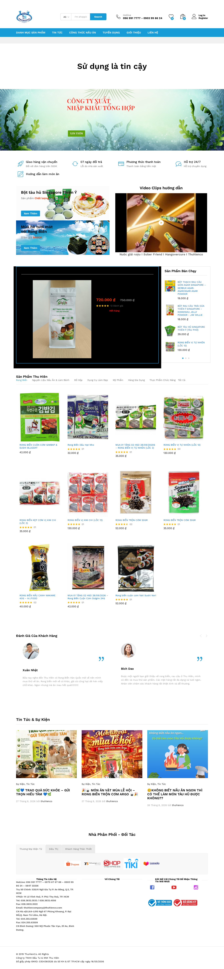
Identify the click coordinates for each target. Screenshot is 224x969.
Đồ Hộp (78, 380)
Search (98, 16)
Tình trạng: (102, 310)
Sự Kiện (20, 784)
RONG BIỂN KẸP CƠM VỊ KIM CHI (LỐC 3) (38, 521)
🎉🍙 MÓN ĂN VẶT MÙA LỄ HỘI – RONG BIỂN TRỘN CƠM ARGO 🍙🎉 (110, 792)
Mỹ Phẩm (118, 380)
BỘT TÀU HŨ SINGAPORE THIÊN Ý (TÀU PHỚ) (191, 328)
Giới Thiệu (134, 32)
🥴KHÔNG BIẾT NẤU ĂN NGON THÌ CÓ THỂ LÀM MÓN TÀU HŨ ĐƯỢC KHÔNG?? (174, 794)
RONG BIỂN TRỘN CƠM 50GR (131, 520)
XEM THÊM (76, 133)
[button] (28, 439)
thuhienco (46, 801)
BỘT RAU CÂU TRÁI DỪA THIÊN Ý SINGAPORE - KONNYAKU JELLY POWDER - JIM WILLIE (191, 310)
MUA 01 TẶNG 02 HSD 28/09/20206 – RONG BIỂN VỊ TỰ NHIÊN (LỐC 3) (135, 446)
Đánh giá (116, 305)
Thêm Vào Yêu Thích (44, 439)
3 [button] (188, 358)
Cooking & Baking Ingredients (113, 282)
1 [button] (182, 358)
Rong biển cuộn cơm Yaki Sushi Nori (135, 595)
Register (203, 18)
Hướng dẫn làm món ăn (42, 174)
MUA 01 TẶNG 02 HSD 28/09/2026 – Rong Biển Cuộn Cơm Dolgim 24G (88, 597)
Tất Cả (181, 380)
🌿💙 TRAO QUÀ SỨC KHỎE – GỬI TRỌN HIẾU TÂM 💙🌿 (43, 792)
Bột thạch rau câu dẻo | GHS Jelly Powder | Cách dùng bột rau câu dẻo (121, 290)
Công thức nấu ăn (82, 32)
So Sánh (51, 439)
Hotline (127, 15)
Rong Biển (21, 380)
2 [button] (185, 358)
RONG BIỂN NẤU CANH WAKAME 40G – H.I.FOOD (37, 597)
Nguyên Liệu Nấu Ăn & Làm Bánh (50, 380)
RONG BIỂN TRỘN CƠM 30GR (179, 520)
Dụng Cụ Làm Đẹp (97, 380)
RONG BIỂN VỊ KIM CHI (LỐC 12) (85, 520)
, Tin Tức (30, 784)
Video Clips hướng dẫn (161, 188)
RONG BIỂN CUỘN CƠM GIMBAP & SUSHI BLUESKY (38, 446)
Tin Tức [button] (57, 32)
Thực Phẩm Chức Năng (162, 380)
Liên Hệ (153, 32)
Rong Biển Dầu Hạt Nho (81, 444)
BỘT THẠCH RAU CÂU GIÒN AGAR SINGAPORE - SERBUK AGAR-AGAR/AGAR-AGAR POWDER (192, 288)
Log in (202, 15)
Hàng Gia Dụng (136, 380)
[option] (87, 319)
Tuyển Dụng (111, 32)
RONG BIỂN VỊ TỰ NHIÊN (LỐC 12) (191, 344)
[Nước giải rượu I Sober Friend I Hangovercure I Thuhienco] (161, 222)
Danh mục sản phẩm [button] (30, 32)
